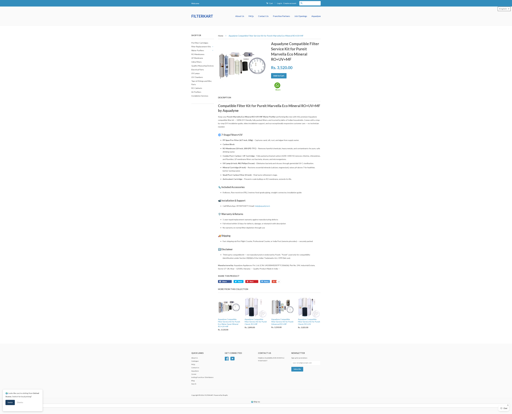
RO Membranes (197, 54)
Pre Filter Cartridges (199, 43)
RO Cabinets (196, 88)
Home (220, 35)
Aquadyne (316, 16)
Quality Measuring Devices (202, 66)
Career (193, 374)
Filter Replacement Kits (201, 46)
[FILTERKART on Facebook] (227, 358)
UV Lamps (195, 73)
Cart (271, 3)
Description (224, 97)
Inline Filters (196, 62)
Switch (10, 402)
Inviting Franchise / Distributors (202, 377)
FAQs (251, 16)
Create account (289, 3)
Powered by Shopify (221, 395)
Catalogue (195, 361)
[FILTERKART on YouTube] (232, 358)
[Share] (277, 85)
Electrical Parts (197, 69)
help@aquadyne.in (262, 206)
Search (193, 384)
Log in (279, 3)
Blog (193, 381)
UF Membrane (197, 58)
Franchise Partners (281, 16)
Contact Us (263, 16)
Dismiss (20, 402)
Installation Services (199, 96)
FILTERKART (202, 16)
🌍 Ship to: (255, 402)
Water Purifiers (197, 50)
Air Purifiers (196, 92)
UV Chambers (197, 77)
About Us (239, 16)
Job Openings (300, 16)
